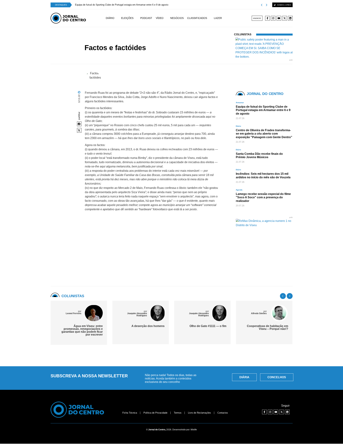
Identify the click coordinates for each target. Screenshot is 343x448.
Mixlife (194, 429)
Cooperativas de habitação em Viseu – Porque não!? (259, 327)
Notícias (137, 41)
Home (128, 41)
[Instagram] (273, 18)
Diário (238, 126)
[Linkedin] (290, 18)
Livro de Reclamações (199, 412)
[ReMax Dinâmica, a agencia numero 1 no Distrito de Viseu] (264, 225)
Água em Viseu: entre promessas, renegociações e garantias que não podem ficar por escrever (74, 330)
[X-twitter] (284, 18)
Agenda (239, 190)
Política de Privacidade (155, 412)
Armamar (240, 103)
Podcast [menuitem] (146, 18)
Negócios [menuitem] (177, 18)
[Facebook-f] (267, 18)
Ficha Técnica (129, 412)
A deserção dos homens (140, 326)
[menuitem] (113, 18)
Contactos (222, 412)
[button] (79, 124)
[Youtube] (279, 18)
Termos (178, 412)
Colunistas (148, 41)
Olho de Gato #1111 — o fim (200, 326)
